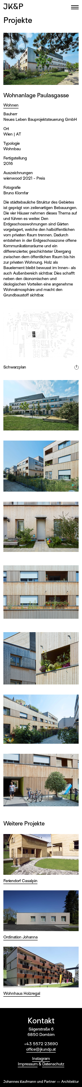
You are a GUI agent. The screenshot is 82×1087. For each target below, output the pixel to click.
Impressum (28, 1064)
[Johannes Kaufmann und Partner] (13, 6)
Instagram (41, 1058)
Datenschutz (53, 1064)
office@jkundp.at (41, 1049)
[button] (75, 7)
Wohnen (11, 105)
